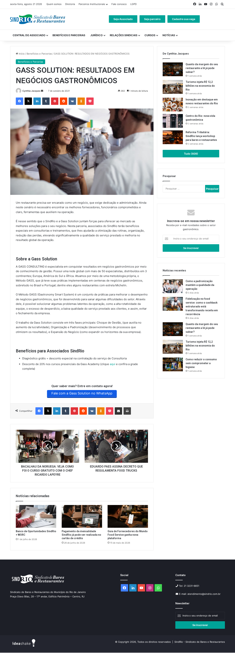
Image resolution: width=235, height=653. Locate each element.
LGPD (133, 4)
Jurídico (96, 35)
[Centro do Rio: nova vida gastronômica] (173, 121)
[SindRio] (37, 19)
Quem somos (54, 4)
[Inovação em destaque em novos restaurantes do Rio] (173, 104)
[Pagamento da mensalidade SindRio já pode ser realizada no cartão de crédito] (82, 516)
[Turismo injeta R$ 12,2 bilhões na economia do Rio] (173, 87)
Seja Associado (123, 19)
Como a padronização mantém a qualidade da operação (200, 285)
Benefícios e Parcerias (69, 35)
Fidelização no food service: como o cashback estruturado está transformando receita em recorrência (202, 306)
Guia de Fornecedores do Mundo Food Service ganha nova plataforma (128, 535)
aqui (112, 364)
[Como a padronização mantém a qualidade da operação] (173, 286)
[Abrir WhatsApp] (225, 643)
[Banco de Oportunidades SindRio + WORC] (36, 516)
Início (21, 53)
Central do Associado (29, 35)
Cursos (149, 35)
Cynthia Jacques (31, 90)
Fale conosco (119, 4)
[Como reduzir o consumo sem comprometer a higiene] (173, 364)
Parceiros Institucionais (92, 4)
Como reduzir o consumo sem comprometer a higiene (201, 363)
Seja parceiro (152, 19)
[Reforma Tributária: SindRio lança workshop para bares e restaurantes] (173, 137)
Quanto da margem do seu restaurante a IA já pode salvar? (202, 68)
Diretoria (70, 4)
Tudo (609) (191, 153)
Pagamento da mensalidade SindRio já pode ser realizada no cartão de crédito (81, 535)
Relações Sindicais (123, 35)
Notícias (168, 35)
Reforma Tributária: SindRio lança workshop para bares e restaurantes (202, 136)
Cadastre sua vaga (183, 19)
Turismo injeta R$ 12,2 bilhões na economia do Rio (200, 85)
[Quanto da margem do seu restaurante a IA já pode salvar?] (173, 69)
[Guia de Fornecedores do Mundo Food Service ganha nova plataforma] (128, 516)
